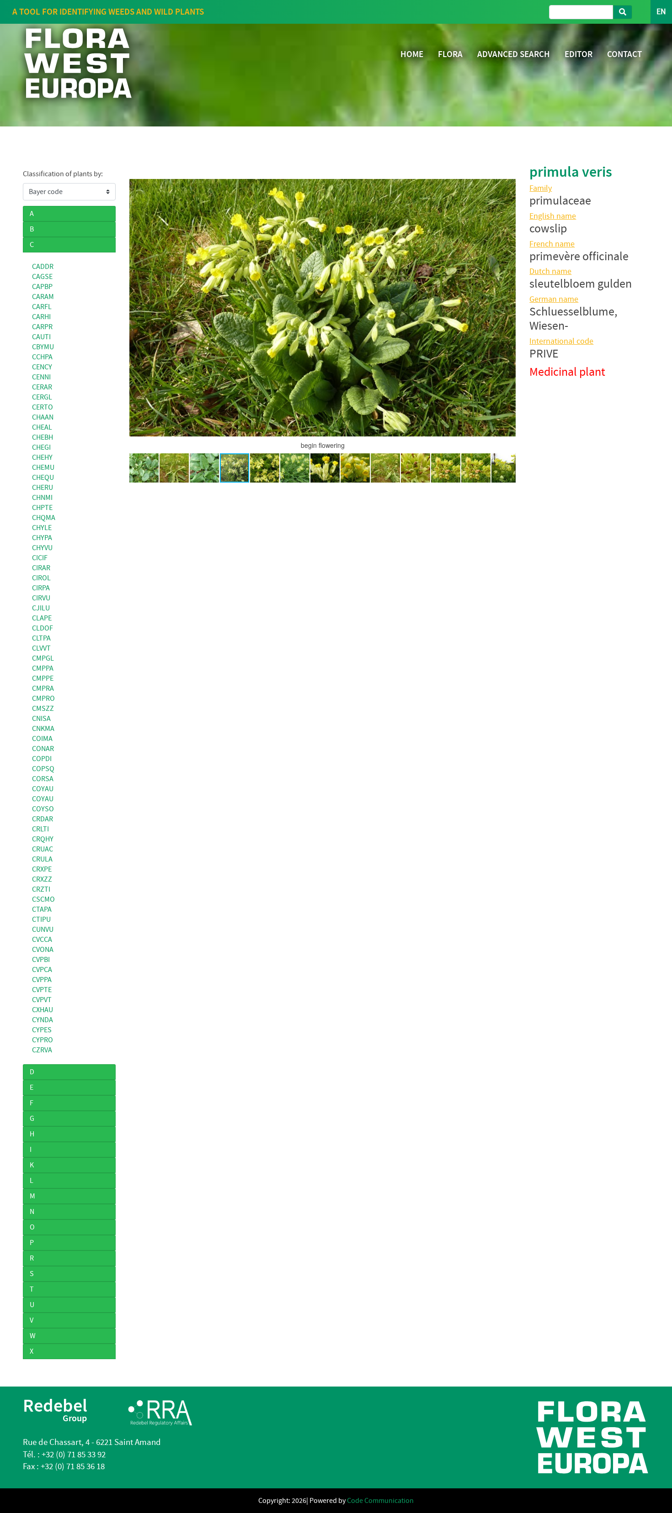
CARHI (41, 316)
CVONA (42, 949)
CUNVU (42, 929)
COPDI (42, 758)
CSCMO (43, 899)
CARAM (43, 296)
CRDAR (42, 819)
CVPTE (42, 989)
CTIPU (41, 919)
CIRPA (41, 588)
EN (661, 11)
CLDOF (42, 628)
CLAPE (42, 618)
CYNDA (42, 1019)
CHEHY (42, 457)
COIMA (42, 738)
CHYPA (42, 537)
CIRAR (41, 568)
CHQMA (43, 517)
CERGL (42, 397)
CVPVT (42, 999)
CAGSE (42, 276)
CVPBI (41, 959)
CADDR (42, 266)
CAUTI (41, 336)
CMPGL (43, 658)
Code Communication (380, 1500)
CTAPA (42, 909)
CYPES (42, 1030)
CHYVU (42, 547)
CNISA (41, 718)
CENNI (41, 377)
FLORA (450, 54)
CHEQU (43, 477)
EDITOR (578, 54)
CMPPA (42, 668)
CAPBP (42, 286)
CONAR (43, 748)
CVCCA (42, 939)
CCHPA (42, 357)
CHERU (42, 487)
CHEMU (43, 467)
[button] (137, 307)
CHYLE (42, 527)
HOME (411, 54)
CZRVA (42, 1050)
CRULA (42, 859)
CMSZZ (43, 708)
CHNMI (42, 497)
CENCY (42, 367)
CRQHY (42, 839)
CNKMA (43, 728)
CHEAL (42, 427)
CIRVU (41, 598)
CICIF (40, 557)
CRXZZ (42, 879)
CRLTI (40, 829)
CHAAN (42, 417)
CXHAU (42, 1009)
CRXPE (42, 869)
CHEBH (42, 437)
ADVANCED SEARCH (513, 54)
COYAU (42, 788)
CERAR (42, 387)
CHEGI (41, 447)
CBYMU (43, 347)
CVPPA (42, 979)
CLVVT (41, 648)
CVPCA (42, 969)
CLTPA (41, 638)
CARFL (42, 306)
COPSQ (43, 768)
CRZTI (41, 889)
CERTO (42, 407)
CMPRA (43, 688)
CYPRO (42, 1040)
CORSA (42, 778)
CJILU (41, 608)
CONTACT (624, 54)
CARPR (42, 326)
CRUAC (42, 849)
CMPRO (43, 698)
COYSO (43, 809)
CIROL (41, 578)
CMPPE (42, 678)
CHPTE (42, 507)
